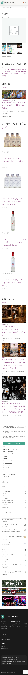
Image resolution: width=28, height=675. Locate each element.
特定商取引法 (3, 672)
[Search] (20, 2)
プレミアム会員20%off (8, 502)
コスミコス (8, 491)
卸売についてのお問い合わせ (9, 474)
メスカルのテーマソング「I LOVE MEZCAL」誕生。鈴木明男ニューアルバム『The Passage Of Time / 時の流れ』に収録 (14, 436)
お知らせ (5, 456)
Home (4, 7)
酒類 (4, 486)
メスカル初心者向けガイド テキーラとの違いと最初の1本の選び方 (14, 105)
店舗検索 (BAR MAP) (5, 639)
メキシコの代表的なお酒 (8, 451)
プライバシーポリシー (11, 672)
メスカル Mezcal (8, 460)
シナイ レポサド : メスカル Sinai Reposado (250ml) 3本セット (13, 161)
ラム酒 (6, 498)
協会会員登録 (6, 505)
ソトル (6, 495)
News (8, 7)
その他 (6, 470)
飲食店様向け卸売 (4, 648)
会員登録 (3, 646)
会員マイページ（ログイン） (14, 443)
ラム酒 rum (7, 467)
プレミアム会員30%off (8, 500)
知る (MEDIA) (4, 634)
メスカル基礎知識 (6, 100)
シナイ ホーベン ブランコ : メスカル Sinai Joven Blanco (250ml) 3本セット (13, 202)
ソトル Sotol (7, 465)
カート (4, 472)
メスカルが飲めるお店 (8, 453)
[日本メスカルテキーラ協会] (9, 616)
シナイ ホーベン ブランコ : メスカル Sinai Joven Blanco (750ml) (13, 283)
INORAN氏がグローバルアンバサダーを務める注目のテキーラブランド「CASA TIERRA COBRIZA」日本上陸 (14, 430)
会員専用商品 (6, 507)
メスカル (6, 488)
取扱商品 (5, 458)
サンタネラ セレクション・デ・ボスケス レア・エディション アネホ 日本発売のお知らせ (14, 427)
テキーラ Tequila (8, 463)
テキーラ (6, 493)
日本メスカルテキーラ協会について (10, 449)
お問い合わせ (6, 476)
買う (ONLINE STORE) (5, 637)
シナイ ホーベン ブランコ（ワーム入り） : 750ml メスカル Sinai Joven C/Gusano (14, 242)
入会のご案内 (6, 447)
